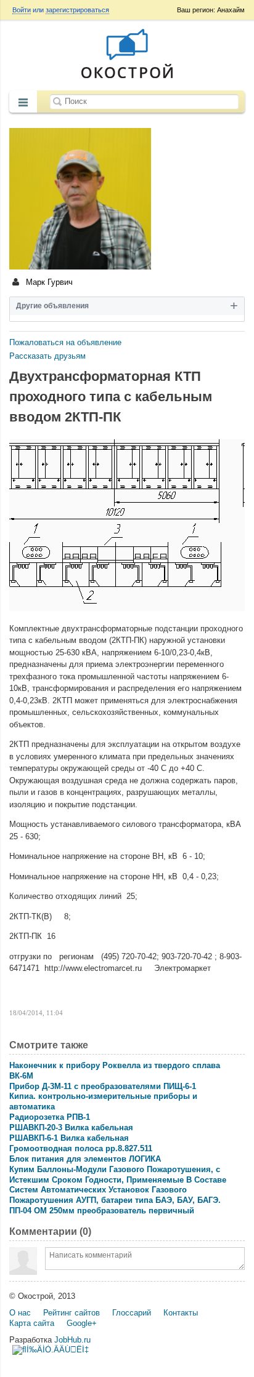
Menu (23, 102)
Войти (21, 10)
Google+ (82, 1323)
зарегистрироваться (77, 10)
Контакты (180, 1312)
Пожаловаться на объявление (65, 342)
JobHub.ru (72, 1339)
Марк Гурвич (48, 282)
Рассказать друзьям (47, 356)
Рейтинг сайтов (71, 1312)
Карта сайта (31, 1323)
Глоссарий (131, 1312)
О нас (20, 1312)
